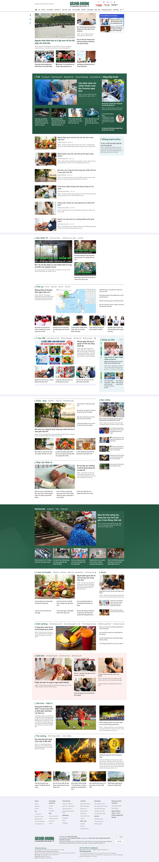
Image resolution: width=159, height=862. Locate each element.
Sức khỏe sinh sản (64, 656)
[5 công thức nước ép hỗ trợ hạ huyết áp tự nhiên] (76, 638)
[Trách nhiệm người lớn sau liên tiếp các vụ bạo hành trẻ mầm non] (75, 112)
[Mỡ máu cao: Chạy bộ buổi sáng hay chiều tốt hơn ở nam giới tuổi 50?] (45, 175)
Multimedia (40, 509)
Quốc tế (60, 287)
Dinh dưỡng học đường (109, 16)
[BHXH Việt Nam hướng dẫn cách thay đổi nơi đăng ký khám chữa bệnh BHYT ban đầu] (111, 409)
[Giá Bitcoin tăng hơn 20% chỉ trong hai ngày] (111, 745)
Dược (69, 9)
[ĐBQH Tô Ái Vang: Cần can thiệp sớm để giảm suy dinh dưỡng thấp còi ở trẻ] (105, 29)
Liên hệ (119, 841)
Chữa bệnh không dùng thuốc (68, 811)
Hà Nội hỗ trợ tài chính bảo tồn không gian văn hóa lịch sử (61, 329)
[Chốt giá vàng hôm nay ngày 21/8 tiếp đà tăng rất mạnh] (43, 776)
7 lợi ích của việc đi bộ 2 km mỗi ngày (43, 612)
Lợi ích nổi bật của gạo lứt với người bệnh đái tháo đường (111, 633)
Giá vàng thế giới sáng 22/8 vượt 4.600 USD (43, 740)
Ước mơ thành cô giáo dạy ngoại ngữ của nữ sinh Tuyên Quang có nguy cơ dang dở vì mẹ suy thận (65, 494)
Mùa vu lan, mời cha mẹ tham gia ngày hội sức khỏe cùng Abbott (111, 627)
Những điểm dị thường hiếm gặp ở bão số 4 (43, 291)
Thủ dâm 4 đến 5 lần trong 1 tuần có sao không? (108, 675)
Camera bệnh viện (95, 77)
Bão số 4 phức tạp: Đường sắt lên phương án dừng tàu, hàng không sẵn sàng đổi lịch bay (86, 41)
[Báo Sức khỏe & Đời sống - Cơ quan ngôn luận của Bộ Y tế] (79, 4)
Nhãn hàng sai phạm (54, 736)
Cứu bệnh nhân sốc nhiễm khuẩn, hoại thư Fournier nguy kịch (87, 87)
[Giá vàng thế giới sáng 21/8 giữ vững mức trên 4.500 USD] (97, 776)
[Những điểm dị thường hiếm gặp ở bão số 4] (76, 301)
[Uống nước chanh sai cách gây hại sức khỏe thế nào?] (45, 208)
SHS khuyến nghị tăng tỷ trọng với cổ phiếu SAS (115, 784)
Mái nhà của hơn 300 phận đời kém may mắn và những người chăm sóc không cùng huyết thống (44, 494)
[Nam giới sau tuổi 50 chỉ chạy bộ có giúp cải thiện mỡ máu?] (44, 444)
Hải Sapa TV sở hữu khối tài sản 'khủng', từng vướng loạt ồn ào (65, 65)
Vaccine (51, 823)
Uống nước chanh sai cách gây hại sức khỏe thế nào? (76, 204)
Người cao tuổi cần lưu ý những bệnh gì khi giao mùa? (76, 220)
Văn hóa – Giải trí (44, 703)
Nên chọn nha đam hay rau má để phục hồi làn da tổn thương (85, 417)
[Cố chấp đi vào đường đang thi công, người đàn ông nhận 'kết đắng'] (61, 553)
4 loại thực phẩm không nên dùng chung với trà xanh (76, 187)
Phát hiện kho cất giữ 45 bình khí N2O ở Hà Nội (96, 328)
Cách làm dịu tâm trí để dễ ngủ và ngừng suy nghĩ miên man (64, 603)
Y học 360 (64, 9)
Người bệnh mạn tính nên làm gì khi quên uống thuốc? (75, 155)
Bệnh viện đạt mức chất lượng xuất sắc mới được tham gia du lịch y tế (92, 122)
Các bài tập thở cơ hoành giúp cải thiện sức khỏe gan (43, 602)
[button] (119, 340)
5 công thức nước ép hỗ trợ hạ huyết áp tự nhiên (44, 628)
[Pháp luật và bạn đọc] (107, 5)
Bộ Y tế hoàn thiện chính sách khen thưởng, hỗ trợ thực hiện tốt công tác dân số (86, 29)
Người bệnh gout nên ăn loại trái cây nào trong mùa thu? (75, 138)
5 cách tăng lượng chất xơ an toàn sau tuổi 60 (111, 643)
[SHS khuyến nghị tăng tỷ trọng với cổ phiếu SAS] (116, 776)
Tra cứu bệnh (49, 9)
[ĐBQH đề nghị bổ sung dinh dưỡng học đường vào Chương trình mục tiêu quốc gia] (105, 22)
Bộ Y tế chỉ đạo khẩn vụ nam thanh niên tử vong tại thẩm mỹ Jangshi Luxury (53, 266)
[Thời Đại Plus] (114, 5)
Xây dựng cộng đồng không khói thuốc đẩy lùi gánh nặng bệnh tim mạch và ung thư (41, 122)
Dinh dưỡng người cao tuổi (72, 624)
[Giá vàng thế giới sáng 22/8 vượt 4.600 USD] (76, 750)
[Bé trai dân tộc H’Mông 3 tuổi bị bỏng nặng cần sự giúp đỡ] (55, 477)
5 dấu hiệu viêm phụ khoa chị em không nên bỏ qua (64, 381)
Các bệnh (80, 238)
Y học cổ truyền (76, 9)
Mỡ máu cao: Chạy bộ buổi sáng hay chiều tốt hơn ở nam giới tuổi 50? (77, 171)
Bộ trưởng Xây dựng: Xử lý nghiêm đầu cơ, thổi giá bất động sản (111, 296)
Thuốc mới (51, 821)
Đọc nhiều (105, 400)
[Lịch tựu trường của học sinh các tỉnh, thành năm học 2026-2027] (79, 553)
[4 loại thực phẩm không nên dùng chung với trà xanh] (45, 191)
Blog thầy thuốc (69, 77)
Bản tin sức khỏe (55, 238)
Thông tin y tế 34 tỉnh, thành (110, 357)
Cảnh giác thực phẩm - (63, 191)
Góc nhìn (67, 287)
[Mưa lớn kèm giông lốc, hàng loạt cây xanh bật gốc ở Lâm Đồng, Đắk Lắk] (65, 528)
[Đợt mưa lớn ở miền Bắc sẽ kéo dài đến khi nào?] (104, 467)
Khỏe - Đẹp (97, 9)
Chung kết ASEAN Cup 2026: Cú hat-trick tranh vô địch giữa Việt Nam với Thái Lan (44, 710)
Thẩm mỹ (59, 401)
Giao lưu (51, 808)
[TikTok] (98, 2)
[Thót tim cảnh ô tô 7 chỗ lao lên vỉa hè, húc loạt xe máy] (43, 553)
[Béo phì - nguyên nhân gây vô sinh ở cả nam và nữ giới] (85, 664)
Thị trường (115, 9)
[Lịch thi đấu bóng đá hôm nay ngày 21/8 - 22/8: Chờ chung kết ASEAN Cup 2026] (104, 431)
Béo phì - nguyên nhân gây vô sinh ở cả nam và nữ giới (84, 674)
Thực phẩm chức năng (99, 813)
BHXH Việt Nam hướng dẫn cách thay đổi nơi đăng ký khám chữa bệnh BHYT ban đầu (111, 419)
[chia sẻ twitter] (30, 19)
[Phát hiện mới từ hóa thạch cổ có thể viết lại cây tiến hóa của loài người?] (104, 458)
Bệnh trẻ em (83, 813)
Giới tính (83, 9)
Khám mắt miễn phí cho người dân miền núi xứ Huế (85, 492)
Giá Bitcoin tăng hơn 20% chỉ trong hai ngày (110, 756)
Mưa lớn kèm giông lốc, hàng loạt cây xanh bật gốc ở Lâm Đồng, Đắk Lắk (109, 517)
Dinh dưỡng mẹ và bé (55, 624)
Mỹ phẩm (51, 401)
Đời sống (114, 817)
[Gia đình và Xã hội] (99, 5)
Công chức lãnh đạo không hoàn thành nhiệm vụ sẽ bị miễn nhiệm (43, 65)
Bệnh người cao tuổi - (63, 224)
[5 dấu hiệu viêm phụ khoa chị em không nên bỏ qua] (65, 372)
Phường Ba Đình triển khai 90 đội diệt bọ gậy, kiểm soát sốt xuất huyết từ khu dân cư (59, 122)
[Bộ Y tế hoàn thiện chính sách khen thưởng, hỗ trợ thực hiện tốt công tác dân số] (86, 19)
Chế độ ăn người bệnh (104, 624)
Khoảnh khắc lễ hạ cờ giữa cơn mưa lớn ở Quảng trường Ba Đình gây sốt (97, 562)
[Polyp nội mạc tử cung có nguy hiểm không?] (53, 669)
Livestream (51, 810)
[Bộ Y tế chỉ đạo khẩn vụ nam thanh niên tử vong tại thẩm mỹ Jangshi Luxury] (53, 251)
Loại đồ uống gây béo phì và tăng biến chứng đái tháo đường (111, 639)
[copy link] (30, 23)
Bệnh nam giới (87, 338)
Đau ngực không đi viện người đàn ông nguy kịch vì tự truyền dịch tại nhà (84, 257)
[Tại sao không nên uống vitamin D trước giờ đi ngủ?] (104, 612)
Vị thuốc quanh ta (90, 572)
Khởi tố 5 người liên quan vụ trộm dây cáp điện (111, 301)
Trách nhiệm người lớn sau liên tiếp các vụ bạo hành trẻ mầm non (75, 121)
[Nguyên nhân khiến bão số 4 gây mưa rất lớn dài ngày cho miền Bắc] (55, 25)
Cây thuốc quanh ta (67, 808)
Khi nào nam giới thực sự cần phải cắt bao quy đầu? (84, 381)
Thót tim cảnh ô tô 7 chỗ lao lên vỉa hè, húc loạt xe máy (43, 561)
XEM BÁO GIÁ (94, 848)
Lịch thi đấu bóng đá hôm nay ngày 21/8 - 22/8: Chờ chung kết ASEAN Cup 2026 (117, 431)
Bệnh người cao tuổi (53, 338)
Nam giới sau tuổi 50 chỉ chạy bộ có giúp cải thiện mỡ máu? (43, 453)
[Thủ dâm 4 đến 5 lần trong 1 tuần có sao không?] (110, 665)
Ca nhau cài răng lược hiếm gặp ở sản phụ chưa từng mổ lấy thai (106, 381)
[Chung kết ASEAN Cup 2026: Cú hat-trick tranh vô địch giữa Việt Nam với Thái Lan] (76, 718)
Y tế (39, 9)
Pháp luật (54, 287)
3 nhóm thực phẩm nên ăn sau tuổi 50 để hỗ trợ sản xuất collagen (86, 424)
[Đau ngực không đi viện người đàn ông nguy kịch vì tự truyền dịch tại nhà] (85, 247)
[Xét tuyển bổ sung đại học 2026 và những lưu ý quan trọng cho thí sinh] (43, 321)
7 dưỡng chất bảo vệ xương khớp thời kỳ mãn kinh (109, 684)
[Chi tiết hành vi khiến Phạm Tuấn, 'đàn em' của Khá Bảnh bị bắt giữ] (79, 321)
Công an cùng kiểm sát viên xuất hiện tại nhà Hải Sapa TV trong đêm (117, 448)
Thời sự (43, 9)
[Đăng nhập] (114, 2)
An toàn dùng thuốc (53, 816)
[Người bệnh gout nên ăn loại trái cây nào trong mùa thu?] (45, 142)
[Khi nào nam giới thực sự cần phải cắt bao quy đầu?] (85, 372)
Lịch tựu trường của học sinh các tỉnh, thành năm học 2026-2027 (78, 562)
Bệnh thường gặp (66, 338)
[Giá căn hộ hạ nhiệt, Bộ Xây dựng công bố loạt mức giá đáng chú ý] (61, 776)
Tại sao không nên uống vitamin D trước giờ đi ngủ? (117, 610)
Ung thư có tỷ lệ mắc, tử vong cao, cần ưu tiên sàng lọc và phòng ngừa (111, 360)
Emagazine (50, 509)
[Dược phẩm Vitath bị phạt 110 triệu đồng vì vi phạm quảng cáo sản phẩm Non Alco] (79, 776)
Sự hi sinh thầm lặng (81, 77)
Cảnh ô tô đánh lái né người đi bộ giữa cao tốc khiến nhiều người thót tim (116, 562)
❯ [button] (100, 77)
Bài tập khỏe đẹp (68, 401)
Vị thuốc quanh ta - (62, 142)
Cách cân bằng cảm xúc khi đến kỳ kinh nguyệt (84, 694)
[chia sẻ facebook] (30, 15)
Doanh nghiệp (66, 736)
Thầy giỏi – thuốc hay (59, 572)
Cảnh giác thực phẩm (119, 624)
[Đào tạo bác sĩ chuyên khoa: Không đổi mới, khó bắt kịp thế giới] (113, 90)
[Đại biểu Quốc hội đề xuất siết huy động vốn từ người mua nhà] (116, 321)
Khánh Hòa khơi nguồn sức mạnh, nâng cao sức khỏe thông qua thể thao (111, 723)
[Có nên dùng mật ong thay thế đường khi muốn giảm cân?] (85, 444)
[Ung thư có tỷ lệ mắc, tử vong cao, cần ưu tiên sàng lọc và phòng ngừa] (112, 348)
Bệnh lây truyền (77, 656)
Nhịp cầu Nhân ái (44, 462)
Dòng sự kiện (108, 340)
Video (57, 509)
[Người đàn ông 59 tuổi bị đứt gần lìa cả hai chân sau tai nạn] (85, 268)
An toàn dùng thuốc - (63, 158)
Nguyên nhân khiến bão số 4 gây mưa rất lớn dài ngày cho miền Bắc (55, 41)
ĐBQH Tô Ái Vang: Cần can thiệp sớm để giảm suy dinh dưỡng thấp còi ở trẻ (117, 29)
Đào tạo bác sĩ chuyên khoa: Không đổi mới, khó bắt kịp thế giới (112, 104)
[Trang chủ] (36, 9)
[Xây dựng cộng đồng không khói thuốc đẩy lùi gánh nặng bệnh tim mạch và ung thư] (42, 112)
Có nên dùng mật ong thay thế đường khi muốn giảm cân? (85, 453)
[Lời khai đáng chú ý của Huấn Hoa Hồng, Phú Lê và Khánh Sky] (104, 440)
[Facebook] (118, 837)
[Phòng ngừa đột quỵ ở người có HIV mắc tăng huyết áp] (55, 352)
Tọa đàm (51, 806)
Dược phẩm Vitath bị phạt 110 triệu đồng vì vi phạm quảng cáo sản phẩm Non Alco (78, 786)
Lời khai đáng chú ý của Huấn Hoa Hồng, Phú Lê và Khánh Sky (117, 439)
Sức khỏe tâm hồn (84, 816)
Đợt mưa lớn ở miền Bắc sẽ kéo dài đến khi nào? (117, 465)
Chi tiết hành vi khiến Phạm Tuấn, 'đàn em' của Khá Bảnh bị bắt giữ (79, 329)
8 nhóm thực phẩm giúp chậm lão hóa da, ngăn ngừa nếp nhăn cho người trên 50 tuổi (65, 454)
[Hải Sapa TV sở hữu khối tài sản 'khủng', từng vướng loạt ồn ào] (65, 56)
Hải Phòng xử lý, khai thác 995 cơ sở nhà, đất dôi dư (85, 65)
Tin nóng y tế (45, 77)
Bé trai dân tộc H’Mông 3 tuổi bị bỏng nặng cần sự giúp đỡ (86, 468)
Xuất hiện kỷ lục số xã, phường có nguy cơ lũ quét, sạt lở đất (110, 290)
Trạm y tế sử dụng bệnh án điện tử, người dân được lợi (117, 380)
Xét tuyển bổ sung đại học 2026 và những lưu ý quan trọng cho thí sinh (42, 329)
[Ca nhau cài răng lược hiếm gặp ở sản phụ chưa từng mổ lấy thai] (106, 373)
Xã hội (47, 287)
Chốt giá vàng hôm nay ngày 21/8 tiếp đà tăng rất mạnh (42, 785)
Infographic (64, 509)
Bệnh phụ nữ (77, 338)
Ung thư (82, 818)
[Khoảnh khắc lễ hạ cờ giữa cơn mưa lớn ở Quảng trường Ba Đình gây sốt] (97, 553)
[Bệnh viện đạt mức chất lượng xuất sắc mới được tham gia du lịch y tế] (92, 112)
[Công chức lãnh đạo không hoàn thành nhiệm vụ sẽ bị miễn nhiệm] (44, 56)
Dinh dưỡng (90, 9)
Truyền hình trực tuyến (69, 238)
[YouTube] (104, 2)
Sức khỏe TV (57, 9)
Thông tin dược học (53, 818)
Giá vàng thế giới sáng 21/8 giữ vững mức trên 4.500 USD (97, 785)
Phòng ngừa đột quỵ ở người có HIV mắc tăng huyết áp (86, 343)
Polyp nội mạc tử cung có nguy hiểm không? (52, 682)
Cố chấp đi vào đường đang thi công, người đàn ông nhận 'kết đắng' (61, 562)
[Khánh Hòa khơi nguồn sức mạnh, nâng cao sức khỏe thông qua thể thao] (111, 713)
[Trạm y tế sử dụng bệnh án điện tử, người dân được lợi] (117, 373)
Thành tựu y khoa (56, 77)
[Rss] (122, 837)
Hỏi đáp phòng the (52, 656)
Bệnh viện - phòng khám (75, 572)
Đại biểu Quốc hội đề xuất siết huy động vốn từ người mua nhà (115, 329)
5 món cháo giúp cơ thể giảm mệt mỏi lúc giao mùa (65, 612)
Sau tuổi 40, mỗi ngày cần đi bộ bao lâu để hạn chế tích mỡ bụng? (86, 411)
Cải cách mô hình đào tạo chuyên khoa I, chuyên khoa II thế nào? (112, 129)
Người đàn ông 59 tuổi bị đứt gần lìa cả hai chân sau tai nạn (85, 278)
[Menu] (120, 9)
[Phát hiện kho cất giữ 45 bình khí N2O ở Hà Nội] (97, 321)
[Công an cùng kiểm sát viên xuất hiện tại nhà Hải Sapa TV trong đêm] (104, 449)
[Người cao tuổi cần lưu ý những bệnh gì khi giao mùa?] (45, 224)
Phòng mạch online (107, 9)
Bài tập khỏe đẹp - (62, 175)
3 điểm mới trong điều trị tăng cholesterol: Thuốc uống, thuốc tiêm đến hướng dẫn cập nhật (116, 603)
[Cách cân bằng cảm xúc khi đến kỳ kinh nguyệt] (85, 684)
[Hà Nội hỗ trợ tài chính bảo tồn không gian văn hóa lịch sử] (61, 321)
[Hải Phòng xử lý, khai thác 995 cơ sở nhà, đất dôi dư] (86, 56)
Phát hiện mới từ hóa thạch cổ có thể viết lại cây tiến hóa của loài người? (117, 457)
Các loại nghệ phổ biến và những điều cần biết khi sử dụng (85, 603)
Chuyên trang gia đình (117, 815)
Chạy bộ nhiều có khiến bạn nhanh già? (86, 404)
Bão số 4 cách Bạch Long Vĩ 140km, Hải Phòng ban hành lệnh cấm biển (111, 305)
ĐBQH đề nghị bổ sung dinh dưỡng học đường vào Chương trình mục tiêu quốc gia (117, 21)
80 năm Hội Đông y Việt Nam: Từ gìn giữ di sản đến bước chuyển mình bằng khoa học (85, 613)
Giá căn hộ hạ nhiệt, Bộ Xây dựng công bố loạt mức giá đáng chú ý (61, 785)
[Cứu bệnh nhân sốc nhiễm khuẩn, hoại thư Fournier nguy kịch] (56, 92)
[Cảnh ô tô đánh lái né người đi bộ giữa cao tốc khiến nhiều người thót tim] (116, 553)
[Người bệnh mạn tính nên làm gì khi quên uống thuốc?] (45, 159)
